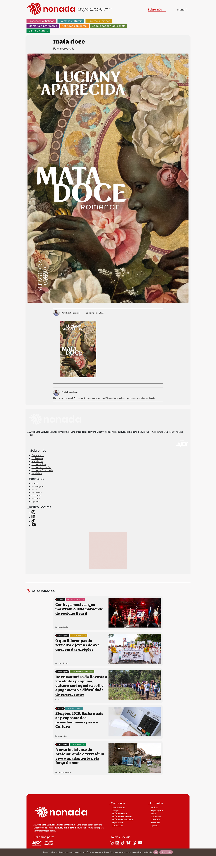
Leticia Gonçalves (64, 772)
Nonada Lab (37, 461)
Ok (156, 852)
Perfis (34, 489)
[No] (213, 852)
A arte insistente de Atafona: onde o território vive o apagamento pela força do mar (79, 756)
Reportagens (38, 486)
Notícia (35, 483)
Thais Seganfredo (72, 313)
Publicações (37, 458)
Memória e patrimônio (43, 26)
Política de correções (41, 467)
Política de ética (39, 464)
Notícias (154, 807)
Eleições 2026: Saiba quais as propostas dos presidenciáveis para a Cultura (79, 720)
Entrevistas (37, 492)
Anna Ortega (62, 736)
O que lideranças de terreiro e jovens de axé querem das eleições (77, 645)
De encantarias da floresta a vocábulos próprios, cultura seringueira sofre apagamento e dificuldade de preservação (81, 685)
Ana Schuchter (63, 663)
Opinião (35, 501)
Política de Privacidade (42, 470)
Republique (37, 473)
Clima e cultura (38, 30)
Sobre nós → (157, 10)
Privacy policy (166, 852)
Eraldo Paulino (63, 627)
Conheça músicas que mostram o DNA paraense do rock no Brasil (79, 609)
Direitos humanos (99, 21)
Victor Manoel (63, 700)
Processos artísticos (41, 21)
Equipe (115, 810)
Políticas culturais (71, 21)
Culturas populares (74, 26)
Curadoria (36, 495)
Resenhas (36, 498)
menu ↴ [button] (182, 10)
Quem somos (38, 455)
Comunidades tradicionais (108, 26)
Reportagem (63, 635)
